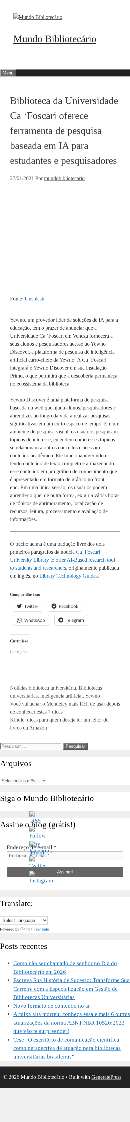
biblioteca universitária (52, 688)
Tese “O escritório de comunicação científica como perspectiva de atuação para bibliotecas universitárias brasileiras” (67, 1048)
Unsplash (34, 298)
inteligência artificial (61, 696)
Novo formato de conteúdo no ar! (52, 1006)
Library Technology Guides (68, 576)
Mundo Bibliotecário (54, 38)
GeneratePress (106, 1077)
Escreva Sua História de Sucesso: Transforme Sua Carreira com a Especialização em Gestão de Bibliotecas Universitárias (71, 988)
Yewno (92, 696)
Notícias (18, 688)
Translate (41, 929)
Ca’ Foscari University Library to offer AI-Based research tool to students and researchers (62, 560)
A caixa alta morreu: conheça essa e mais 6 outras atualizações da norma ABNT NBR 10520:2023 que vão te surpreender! (71, 1022)
